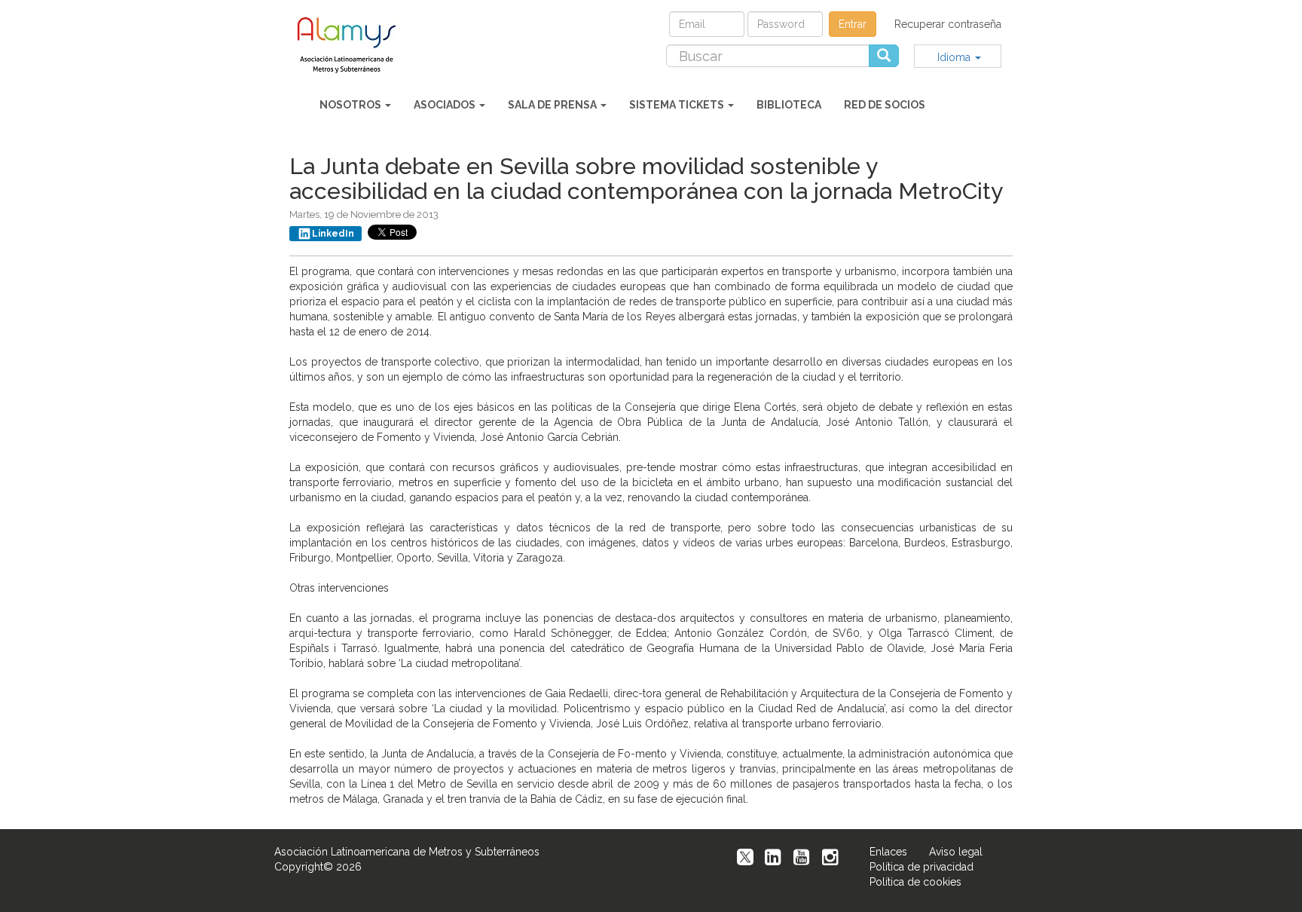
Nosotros (351, 105)
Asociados (446, 105)
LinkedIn (333, 233)
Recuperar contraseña (947, 24)
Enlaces (888, 852)
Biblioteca (788, 105)
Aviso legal (956, 852)
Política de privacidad (921, 867)
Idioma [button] (955, 57)
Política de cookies (915, 882)
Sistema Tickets (677, 105)
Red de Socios (884, 105)
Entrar (852, 24)
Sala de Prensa (553, 105)
